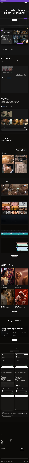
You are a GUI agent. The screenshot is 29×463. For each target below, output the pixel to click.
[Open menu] (27, 2)
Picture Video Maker (3, 449)
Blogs (11, 450)
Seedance (2, 443)
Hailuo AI (2, 442)
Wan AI (1, 440)
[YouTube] (26, 460)
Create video (14, 311)
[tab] (2, 29)
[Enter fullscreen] (27, 30)
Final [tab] (20, 30)
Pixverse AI (2, 441)
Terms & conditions (8, 461)
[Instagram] (24, 460)
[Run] (26, 129)
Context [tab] (14, 30)
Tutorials (11, 449)
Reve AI (11, 440)
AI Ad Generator (2, 434)
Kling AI (1, 439)
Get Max (21, 367)
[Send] (10, 43)
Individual (12, 351)
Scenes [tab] (17, 30)
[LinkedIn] (23, 460)
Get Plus (7, 367)
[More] (11, 30)
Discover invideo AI (14, 255)
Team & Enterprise (16, 351)
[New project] (21, 29)
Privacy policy (3, 461)
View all (2, 444)
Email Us (11, 448)
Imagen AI (11, 439)
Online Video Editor (3, 448)
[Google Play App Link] (24, 448)
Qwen (11, 438)
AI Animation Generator (3, 433)
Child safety (12, 461)
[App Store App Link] (24, 450)
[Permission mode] (10, 30)
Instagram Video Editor (3, 450)
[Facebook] (27, 460)
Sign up (25, 2)
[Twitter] (21, 460)
